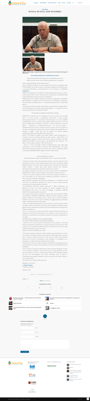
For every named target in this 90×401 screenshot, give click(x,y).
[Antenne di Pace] (17, 2)
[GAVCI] (45, 35)
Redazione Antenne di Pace (45, 274)
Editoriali (45, 9)
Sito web (37, 336)
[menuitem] (36, 2)
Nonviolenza (46, 280)
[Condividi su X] (39, 288)
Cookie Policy (28, 399)
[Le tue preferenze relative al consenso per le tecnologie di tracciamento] (88, 399)
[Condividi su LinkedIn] (62, 288)
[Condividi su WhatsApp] (50, 288)
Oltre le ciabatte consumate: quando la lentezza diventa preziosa (76, 372)
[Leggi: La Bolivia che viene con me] (68, 365)
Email (37, 332)
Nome (37, 327)
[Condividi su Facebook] (28, 288)
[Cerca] (73, 2)
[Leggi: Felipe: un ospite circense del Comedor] (68, 380)
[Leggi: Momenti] (68, 368)
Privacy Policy (22, 399)
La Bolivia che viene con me (75, 364)
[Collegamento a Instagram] (81, 3)
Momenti (71, 367)
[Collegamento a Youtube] (79, 3)
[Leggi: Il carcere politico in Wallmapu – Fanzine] (68, 376)
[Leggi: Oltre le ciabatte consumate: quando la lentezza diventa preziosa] (68, 371)
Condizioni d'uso (17, 399)
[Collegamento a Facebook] (77, 3)
